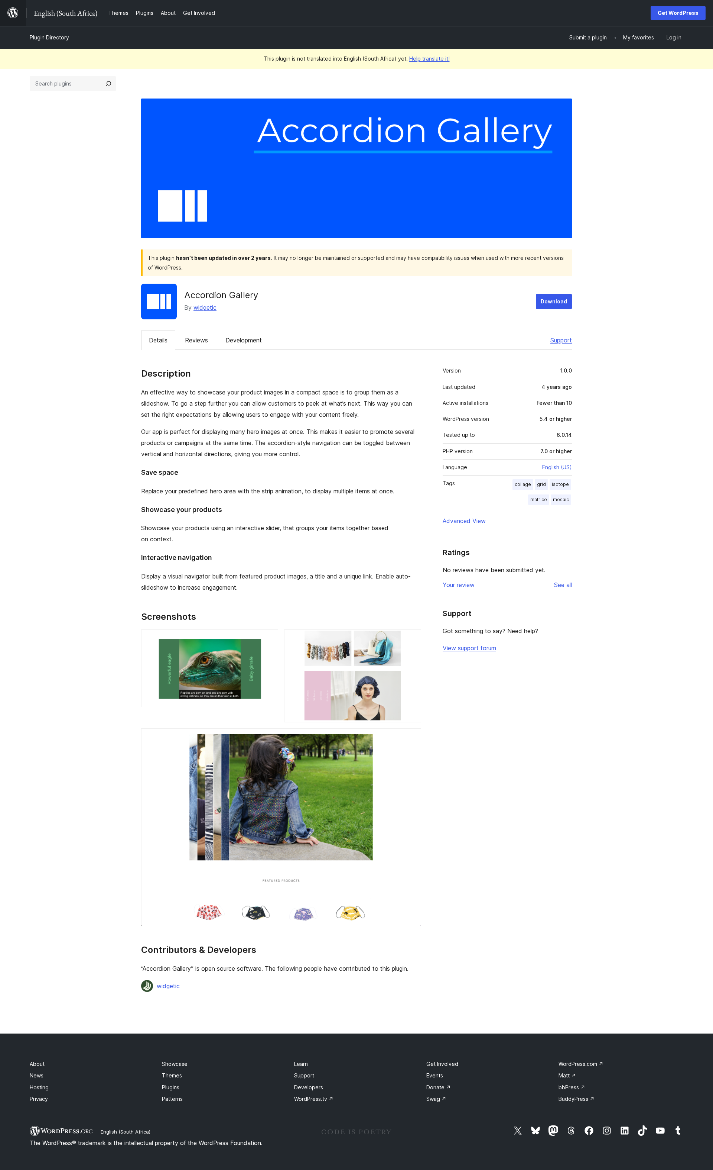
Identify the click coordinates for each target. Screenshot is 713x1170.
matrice (538, 499)
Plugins (170, 1087)
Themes (172, 1075)
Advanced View (464, 521)
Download (554, 301)
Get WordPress (678, 13)
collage (523, 484)
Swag (436, 1099)
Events (434, 1075)
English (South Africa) (125, 1132)
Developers (308, 1087)
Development (243, 340)
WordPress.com (581, 1064)
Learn (301, 1064)
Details (158, 340)
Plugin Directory (49, 37)
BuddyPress (577, 1099)
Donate (438, 1087)
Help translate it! (429, 58)
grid (541, 484)
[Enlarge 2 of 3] (411, 639)
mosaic (561, 499)
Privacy (39, 1099)
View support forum (469, 648)
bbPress (572, 1087)
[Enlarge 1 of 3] (268, 639)
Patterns (172, 1099)
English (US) (557, 467)
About (37, 1064)
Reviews (196, 340)
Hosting (39, 1087)
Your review (459, 585)
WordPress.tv (313, 1099)
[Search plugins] (108, 83)
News (36, 1075)
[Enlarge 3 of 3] (411, 738)
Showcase (175, 1064)
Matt (567, 1075)
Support (561, 340)
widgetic (204, 307)
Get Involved (442, 1064)
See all (563, 585)
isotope (560, 484)
